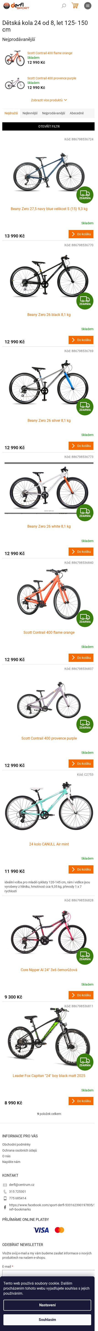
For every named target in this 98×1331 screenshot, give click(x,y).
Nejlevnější (30, 113)
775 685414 (17, 1198)
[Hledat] (63, 5)
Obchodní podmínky (16, 1144)
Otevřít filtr (49, 126)
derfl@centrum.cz (21, 1185)
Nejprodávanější (53, 113)
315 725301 (17, 1191)
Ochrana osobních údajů (19, 1150)
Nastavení (47, 1305)
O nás (6, 1156)
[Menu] (87, 5)
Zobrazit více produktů (47, 100)
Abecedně (77, 113)
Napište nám (11, 1162)
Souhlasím (47, 1320)
